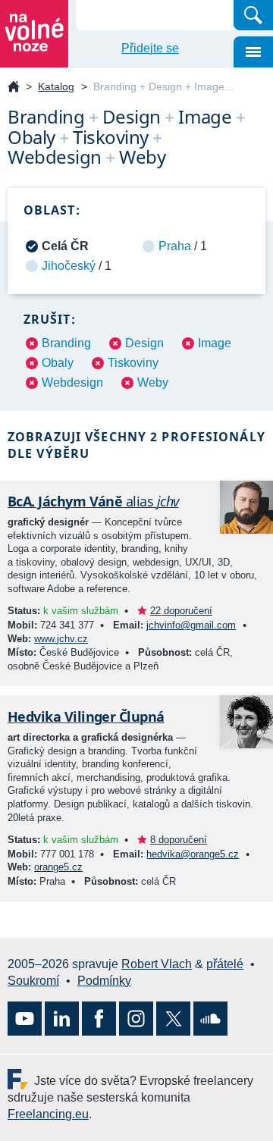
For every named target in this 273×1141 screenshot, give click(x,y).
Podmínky (104, 980)
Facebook (99, 1019)
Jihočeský (69, 265)
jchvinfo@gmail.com (191, 625)
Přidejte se (150, 48)
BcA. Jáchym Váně (93, 501)
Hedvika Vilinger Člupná (86, 716)
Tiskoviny (133, 362)
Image (214, 343)
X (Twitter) (173, 1019)
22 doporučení (181, 610)
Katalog (56, 86)
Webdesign (72, 382)
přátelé (224, 964)
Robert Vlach (156, 964)
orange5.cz (58, 867)
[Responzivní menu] (253, 51)
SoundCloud (210, 1019)
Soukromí (33, 980)
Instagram (136, 1019)
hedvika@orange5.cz (192, 854)
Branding (66, 343)
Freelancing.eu (21, 1079)
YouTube (25, 1019)
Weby (152, 382)
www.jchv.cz (61, 638)
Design (144, 343)
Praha (174, 246)
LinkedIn (62, 1019)
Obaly (58, 362)
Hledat (253, 15)
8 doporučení (178, 839)
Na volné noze (14, 87)
